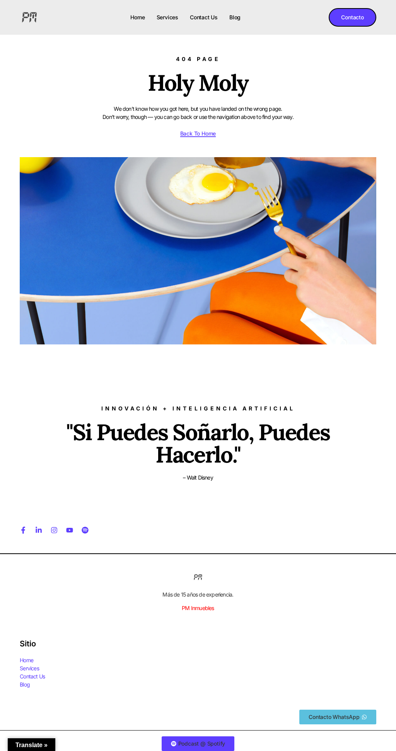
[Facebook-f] (23, 530)
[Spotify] (85, 530)
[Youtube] (69, 530)
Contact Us (204, 17)
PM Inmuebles (198, 608)
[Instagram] (54, 530)
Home (137, 17)
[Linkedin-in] (38, 530)
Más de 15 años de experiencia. (197, 594)
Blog (235, 17)
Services (167, 17)
